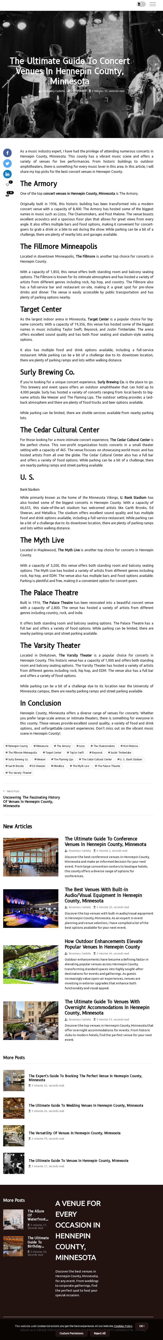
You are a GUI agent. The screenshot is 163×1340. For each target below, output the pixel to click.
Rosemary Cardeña (54, 91)
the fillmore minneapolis (22, 752)
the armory (64, 746)
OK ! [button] (141, 1326)
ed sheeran (38, 766)
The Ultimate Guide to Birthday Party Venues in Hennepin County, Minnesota (38, 1242)
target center (53, 752)
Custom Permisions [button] (71, 1333)
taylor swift (77, 752)
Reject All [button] (99, 1333)
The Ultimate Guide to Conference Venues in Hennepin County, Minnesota (105, 841)
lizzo (82, 746)
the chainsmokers (104, 746)
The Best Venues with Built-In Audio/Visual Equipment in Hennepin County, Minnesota (103, 895)
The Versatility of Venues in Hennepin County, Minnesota (75, 1133)
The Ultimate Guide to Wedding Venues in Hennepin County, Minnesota (86, 1105)
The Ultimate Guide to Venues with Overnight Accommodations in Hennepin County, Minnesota (107, 1007)
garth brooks (16, 766)
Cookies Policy (123, 1326)
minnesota (42, 746)
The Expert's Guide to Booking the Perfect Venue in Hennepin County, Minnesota (85, 1078)
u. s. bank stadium (131, 759)
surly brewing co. (18, 759)
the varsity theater (19, 772)
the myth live (81, 766)
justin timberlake (121, 752)
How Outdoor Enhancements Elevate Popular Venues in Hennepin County (103, 944)
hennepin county (18, 746)
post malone (130, 746)
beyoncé (97, 752)
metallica (59, 766)
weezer (41, 759)
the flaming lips (63, 759)
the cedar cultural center (97, 759)
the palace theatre (108, 766)
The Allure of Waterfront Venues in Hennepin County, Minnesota (37, 1215)
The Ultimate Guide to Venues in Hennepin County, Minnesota (78, 1161)
